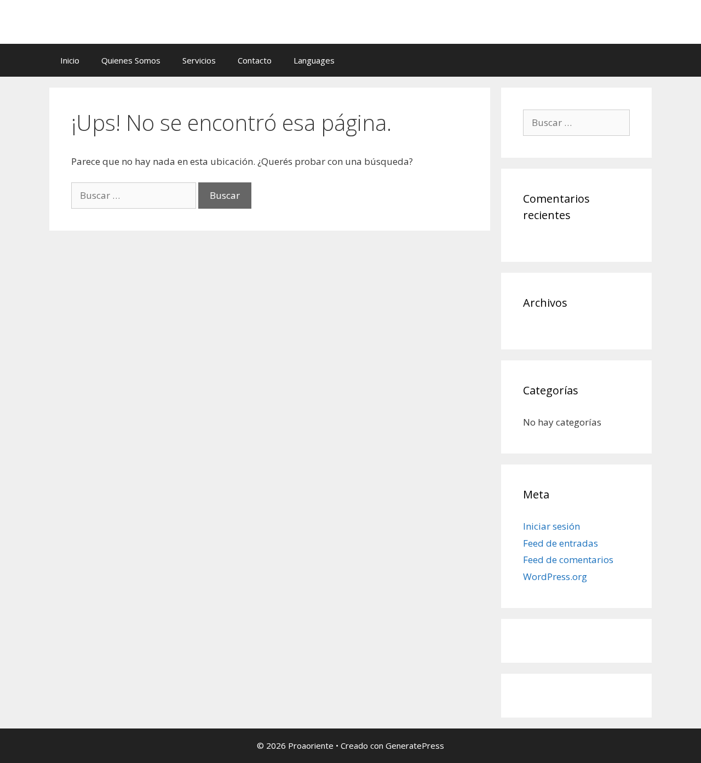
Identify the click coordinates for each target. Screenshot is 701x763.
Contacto (255, 60)
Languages (314, 60)
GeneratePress (415, 745)
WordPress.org (555, 576)
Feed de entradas (560, 543)
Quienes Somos (130, 60)
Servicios (199, 60)
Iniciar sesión (551, 526)
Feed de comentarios (568, 559)
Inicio (69, 60)
